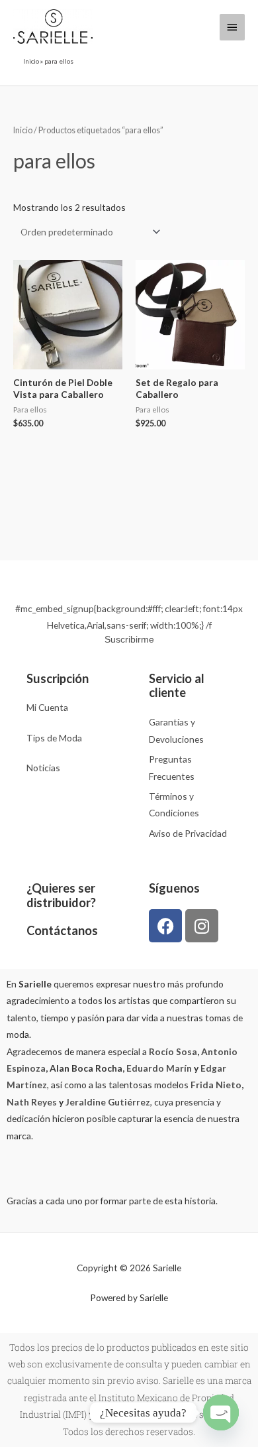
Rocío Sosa (173, 1051)
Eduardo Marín (159, 1068)
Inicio (31, 61)
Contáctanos (62, 930)
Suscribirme (129, 639)
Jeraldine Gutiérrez (107, 1101)
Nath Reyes (32, 1101)
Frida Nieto (216, 1084)
